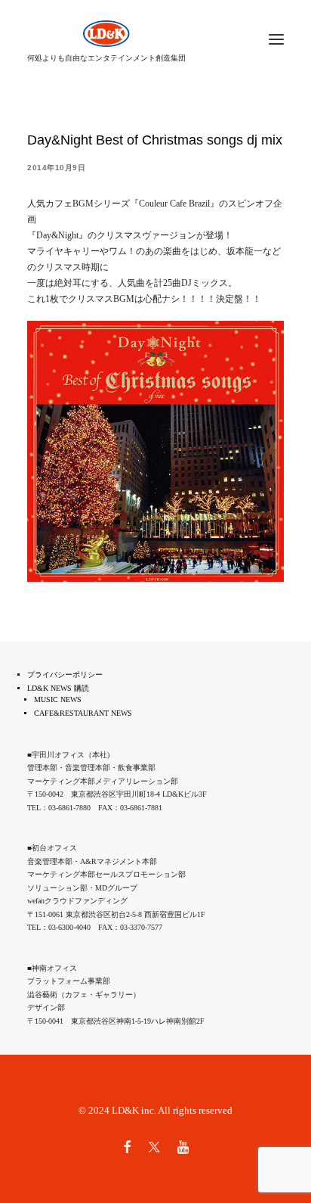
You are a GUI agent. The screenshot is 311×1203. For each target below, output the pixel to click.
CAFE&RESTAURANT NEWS (83, 713)
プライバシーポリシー (65, 674)
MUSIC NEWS (58, 699)
